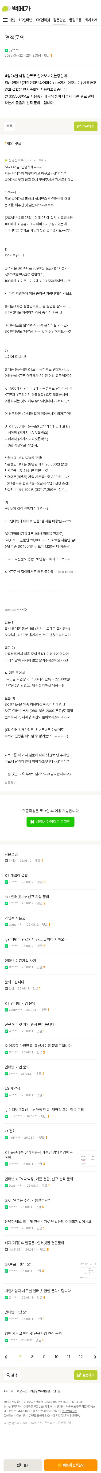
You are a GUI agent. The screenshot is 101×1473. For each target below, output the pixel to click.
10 (56, 1356)
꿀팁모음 (75, 20)
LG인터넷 (25, 20)
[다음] (92, 1357)
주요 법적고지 (69, 1411)
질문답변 (59, 20)
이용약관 (22, 1391)
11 (68, 1356)
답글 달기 (11, 782)
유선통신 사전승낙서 (15, 1415)
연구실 (57, 1391)
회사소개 (91, 20)
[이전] (8, 1357)
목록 (10, 126)
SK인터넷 (43, 20)
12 (81, 1356)
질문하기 (87, 126)
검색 (13, 1375)
